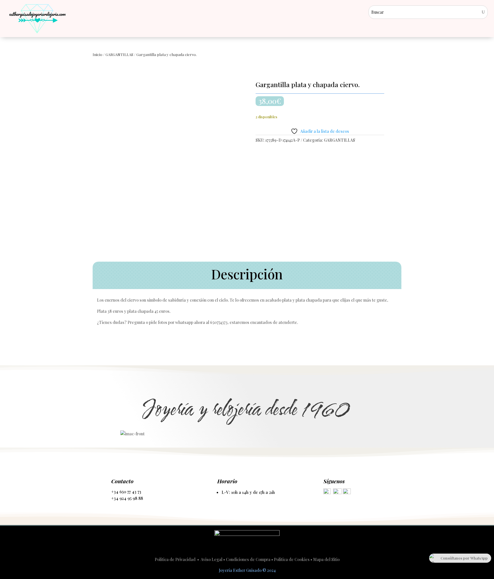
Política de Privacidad (175, 559)
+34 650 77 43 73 (126, 491)
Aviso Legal (211, 559)
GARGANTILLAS (119, 54)
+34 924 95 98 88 (127, 498)
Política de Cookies (292, 559)
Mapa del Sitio (326, 559)
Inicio (97, 54)
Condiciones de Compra (248, 559)
